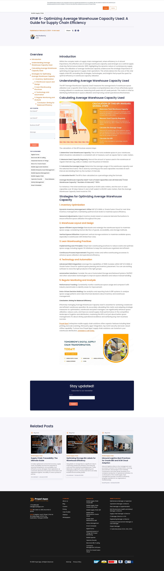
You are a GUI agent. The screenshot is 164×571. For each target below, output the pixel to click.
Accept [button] (105, 8)
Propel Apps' (64, 323)
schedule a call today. (86, 331)
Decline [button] (113, 8)
